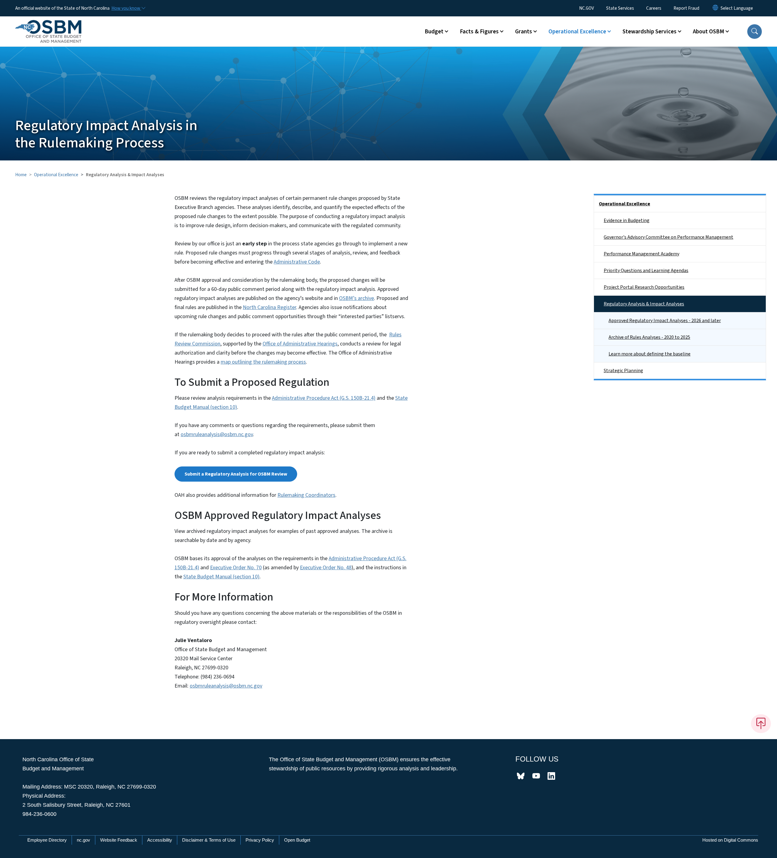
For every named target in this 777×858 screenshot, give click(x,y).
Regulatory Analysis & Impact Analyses (644, 304)
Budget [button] (434, 31)
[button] (754, 31)
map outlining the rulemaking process (263, 362)
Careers (653, 8)
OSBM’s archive (356, 298)
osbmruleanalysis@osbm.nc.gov (217, 434)
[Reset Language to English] (715, 8)
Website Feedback (118, 840)
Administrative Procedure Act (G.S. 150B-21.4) (323, 398)
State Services (620, 8)
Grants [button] (523, 31)
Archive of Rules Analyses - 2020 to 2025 (649, 337)
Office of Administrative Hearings (300, 344)
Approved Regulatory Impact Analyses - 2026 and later (665, 320)
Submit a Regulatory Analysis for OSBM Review (236, 474)
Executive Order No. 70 (236, 567)
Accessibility (159, 840)
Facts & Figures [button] (479, 31)
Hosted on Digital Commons (730, 840)
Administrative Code (297, 262)
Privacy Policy (260, 840)
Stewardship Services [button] (650, 31)
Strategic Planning (623, 370)
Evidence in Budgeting (627, 220)
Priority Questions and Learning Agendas (646, 270)
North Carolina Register (269, 307)
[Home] (48, 24)
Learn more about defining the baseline (649, 354)
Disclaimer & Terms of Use (209, 840)
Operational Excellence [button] (577, 31)
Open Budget (297, 840)
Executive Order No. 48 (325, 567)
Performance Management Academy (641, 254)
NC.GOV (586, 8)
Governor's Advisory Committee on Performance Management (668, 237)
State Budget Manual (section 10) (221, 576)
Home (21, 174)
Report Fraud (686, 8)
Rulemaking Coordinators (306, 495)
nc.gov (83, 840)
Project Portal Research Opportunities (644, 287)
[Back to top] (761, 723)
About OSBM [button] (708, 31)
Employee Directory (47, 840)
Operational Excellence (56, 174)
